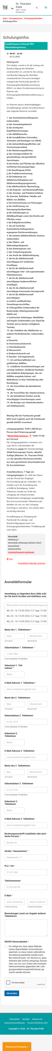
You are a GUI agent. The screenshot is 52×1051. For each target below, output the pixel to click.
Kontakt (26, 1019)
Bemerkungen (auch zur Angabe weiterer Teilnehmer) (25, 914)
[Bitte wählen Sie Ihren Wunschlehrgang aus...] (26, 605)
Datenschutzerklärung (14, 1023)
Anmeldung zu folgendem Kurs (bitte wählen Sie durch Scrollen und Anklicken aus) (26, 596)
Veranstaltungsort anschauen (21, 552)
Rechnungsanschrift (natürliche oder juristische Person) (26, 835)
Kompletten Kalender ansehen (31, 563)
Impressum (37, 1019)
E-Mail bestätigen (34, 907)
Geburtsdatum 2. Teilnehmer (19, 715)
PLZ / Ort (10, 866)
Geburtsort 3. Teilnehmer (11, 802)
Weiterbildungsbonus (20, 436)
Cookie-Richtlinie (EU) (37, 1023)
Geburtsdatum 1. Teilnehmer (20, 647)
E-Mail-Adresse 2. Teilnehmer (20, 751)
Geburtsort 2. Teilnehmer (11, 734)
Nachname (32, 641)
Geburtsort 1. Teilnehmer (14, 666)
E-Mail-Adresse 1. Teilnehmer (20, 683)
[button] (37, 7)
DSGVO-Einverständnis (17, 941)
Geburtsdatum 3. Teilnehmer (19, 783)
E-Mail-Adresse (11, 907)
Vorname (8, 641)
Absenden (12, 993)
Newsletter (15, 1019)
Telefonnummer (13, 880)
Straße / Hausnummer (16, 851)
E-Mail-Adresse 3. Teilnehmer (20, 819)
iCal (10, 559)
